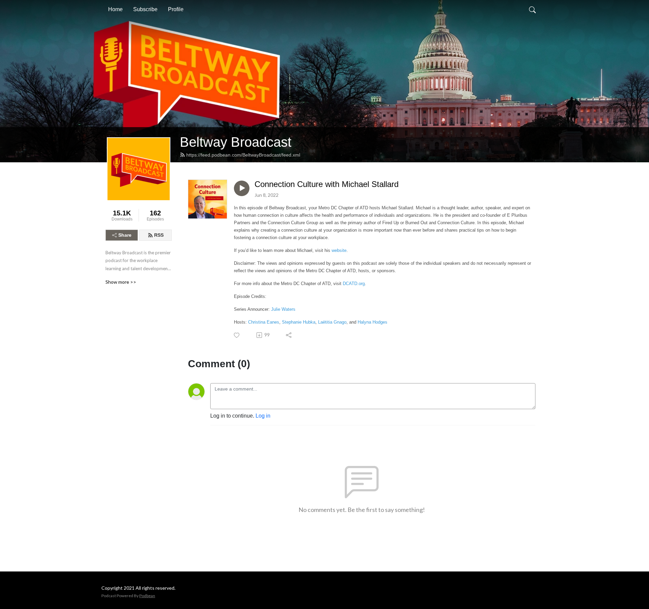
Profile (176, 9)
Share (124, 235)
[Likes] (237, 335)
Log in (263, 416)
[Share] (289, 335)
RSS (159, 235)
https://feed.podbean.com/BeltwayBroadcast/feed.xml (243, 155)
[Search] (532, 9)
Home (115, 9)
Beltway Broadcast (235, 142)
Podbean (147, 595)
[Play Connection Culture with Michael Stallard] (241, 188)
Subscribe (145, 9)
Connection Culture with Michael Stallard (327, 184)
